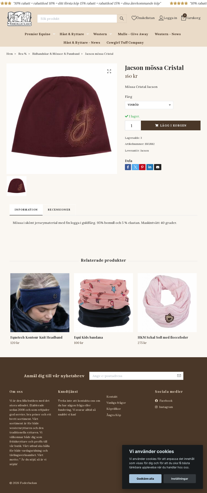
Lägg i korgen (173, 125)
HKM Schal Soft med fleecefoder (163, 337)
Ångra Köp (114, 415)
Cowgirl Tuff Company (125, 42)
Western (100, 34)
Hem (9, 54)
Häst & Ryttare (72, 34)
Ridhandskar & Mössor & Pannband (55, 54)
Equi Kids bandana (88, 337)
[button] (55, 34)
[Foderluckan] (19, 19)
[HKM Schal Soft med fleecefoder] (167, 302)
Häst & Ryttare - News (81, 42)
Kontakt (112, 396)
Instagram (165, 407)
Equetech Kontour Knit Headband (36, 337)
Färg (128, 97)
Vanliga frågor (116, 403)
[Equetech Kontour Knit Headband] (39, 302)
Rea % (22, 54)
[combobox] (149, 105)
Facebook (165, 400)
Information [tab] (26, 209)
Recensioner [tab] (59, 209)
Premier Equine (37, 34)
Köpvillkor (114, 409)
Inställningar (179, 478)
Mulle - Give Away (133, 34)
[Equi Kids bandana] (103, 302)
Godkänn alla (145, 478)
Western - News (168, 34)
